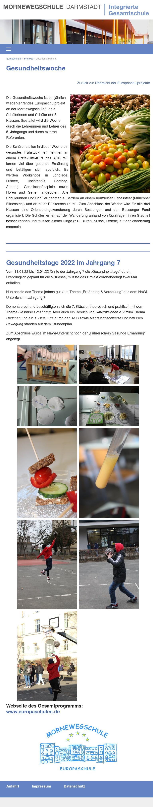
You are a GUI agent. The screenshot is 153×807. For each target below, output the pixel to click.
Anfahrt (12, 786)
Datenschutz (74, 786)
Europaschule (14, 58)
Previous (19, 30)
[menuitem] (13, 786)
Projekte (28, 58)
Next (134, 30)
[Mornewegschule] (76, 9)
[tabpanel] (76, 31)
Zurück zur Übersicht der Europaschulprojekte (113, 82)
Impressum (41, 786)
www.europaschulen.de (33, 711)
